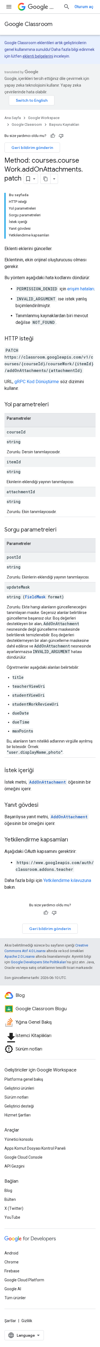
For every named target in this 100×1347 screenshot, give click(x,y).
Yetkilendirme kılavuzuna (67, 880)
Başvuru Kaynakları (64, 124)
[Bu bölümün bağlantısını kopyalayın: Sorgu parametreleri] (62, 530)
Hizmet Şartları (17, 1115)
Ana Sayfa (12, 118)
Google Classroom (28, 24)
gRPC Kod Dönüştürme (36, 381)
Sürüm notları (16, 1097)
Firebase (11, 1271)
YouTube (12, 1217)
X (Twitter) (13, 1208)
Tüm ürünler (15, 1298)
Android (11, 1253)
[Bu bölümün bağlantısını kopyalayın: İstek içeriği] (39, 770)
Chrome (11, 1262)
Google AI (12, 1289)
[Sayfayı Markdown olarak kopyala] (46, 179)
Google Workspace (43, 118)
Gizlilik (26, 1320)
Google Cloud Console (23, 1157)
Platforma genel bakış (23, 1079)
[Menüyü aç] (8, 6)
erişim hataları (80, 288)
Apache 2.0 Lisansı (19, 956)
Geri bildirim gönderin (32, 147)
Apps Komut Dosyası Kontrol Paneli (35, 1148)
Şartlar (10, 1320)
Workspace (54, 7)
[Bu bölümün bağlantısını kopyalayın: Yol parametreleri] (54, 405)
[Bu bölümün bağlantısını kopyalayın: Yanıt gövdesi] (43, 805)
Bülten (10, 1199)
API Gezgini (14, 1166)
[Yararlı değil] (61, 136)
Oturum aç (83, 6)
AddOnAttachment (47, 782)
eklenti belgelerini (37, 56)
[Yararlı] (53, 136)
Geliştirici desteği (19, 1106)
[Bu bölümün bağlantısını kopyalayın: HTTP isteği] (38, 339)
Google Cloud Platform (24, 1280)
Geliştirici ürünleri (19, 1088)
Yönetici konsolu (18, 1139)
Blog (8, 1190)
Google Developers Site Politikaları (38, 962)
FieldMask (35, 596)
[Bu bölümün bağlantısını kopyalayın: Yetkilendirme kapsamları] (73, 840)
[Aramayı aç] (66, 6)
